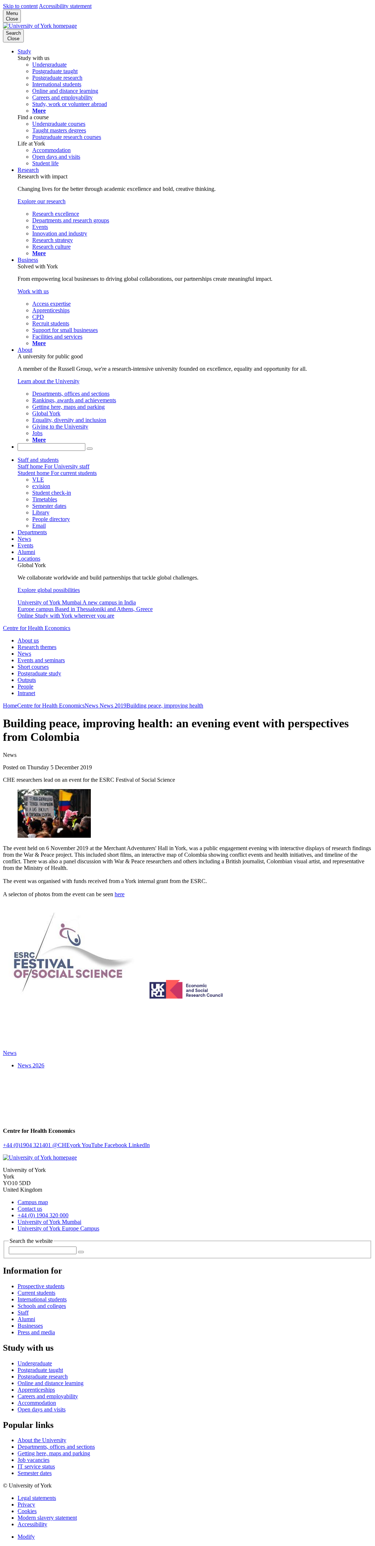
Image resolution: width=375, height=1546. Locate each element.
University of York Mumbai (49, 1222)
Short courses (33, 667)
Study (24, 51)
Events (25, 545)
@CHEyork (67, 1145)
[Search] (90, 449)
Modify (26, 1537)
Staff (23, 1312)
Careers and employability (48, 1396)
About (25, 350)
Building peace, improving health (164, 705)
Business (28, 260)
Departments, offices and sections (56, 1447)
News (24, 539)
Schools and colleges (42, 1306)
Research (28, 170)
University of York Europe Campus (58, 1228)
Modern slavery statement (47, 1518)
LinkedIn (139, 1145)
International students (42, 1299)
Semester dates (35, 1473)
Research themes (37, 647)
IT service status (36, 1466)
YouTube (93, 1145)
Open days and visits (42, 1409)
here (120, 894)
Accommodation (37, 1403)
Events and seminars (41, 660)
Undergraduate (35, 1363)
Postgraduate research (43, 1376)
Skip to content (20, 6)
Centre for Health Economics (36, 628)
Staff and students (38, 460)
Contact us (30, 1209)
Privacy (26, 1504)
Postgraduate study (39, 673)
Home (10, 705)
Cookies (27, 1511)
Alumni (26, 552)
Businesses (30, 1326)
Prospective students (41, 1286)
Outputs (27, 680)
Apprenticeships (36, 1390)
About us (28, 640)
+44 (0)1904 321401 (27, 1145)
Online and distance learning (50, 1383)
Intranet (26, 693)
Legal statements (37, 1498)
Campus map (33, 1202)
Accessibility (32, 1524)
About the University (42, 1440)
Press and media (36, 1332)
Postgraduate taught (40, 1370)
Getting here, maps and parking (54, 1453)
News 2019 (113, 705)
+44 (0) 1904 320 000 (43, 1215)
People (25, 686)
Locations (29, 558)
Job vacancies (33, 1460)
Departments (32, 532)
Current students (36, 1293)
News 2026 (31, 1065)
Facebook (116, 1145)
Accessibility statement (65, 6)
